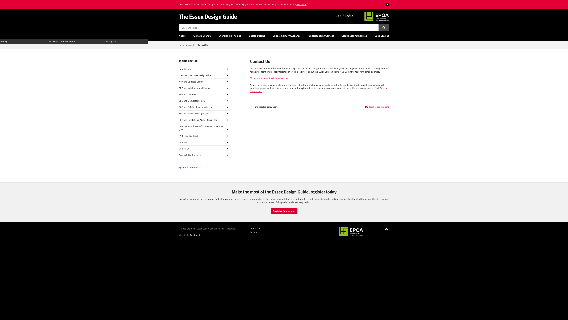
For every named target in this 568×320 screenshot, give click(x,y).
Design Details (257, 35)
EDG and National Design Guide (194, 113)
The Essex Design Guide (208, 16)
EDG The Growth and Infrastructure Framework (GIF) (201, 128)
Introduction (185, 69)
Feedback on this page (379, 106)
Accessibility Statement (190, 155)
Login (338, 15)
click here (301, 4)
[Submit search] (384, 27)
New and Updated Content (191, 81)
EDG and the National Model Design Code (199, 120)
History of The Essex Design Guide (195, 75)
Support (183, 142)
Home (181, 45)
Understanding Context (321, 35)
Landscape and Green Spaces (103, 41)
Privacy (253, 232)
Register (349, 15)
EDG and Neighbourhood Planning (195, 88)
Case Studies (382, 35)
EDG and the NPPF (187, 94)
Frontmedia (195, 235)
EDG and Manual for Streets (192, 101)
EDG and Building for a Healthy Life (195, 107)
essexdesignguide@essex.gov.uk (271, 78)
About (182, 35)
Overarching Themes (229, 35)
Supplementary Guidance (287, 35)
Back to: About (190, 167)
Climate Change (202, 35)
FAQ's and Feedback (189, 136)
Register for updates (284, 211)
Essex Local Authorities (354, 35)
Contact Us (184, 148)
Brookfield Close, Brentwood (62, 41)
